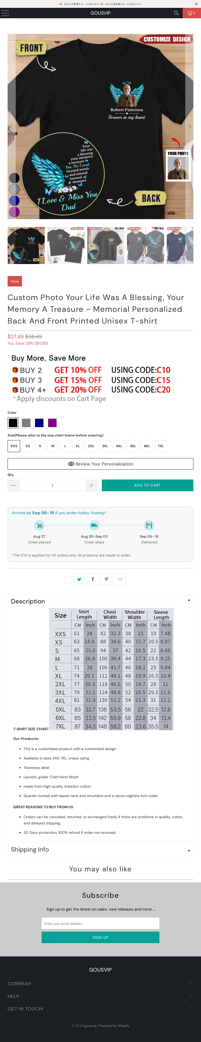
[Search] (176, 13)
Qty (11, 474)
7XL (161, 446)
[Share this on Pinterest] (106, 579)
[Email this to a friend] (120, 579)
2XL (91, 446)
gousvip (100, 13)
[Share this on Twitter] (79, 579)
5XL (133, 446)
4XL (119, 446)
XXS (13, 446)
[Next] (189, 126)
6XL (147, 446)
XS (27, 446)
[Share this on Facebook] (92, 579)
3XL (105, 446)
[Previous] (11, 126)
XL (78, 446)
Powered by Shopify (113, 1025)
